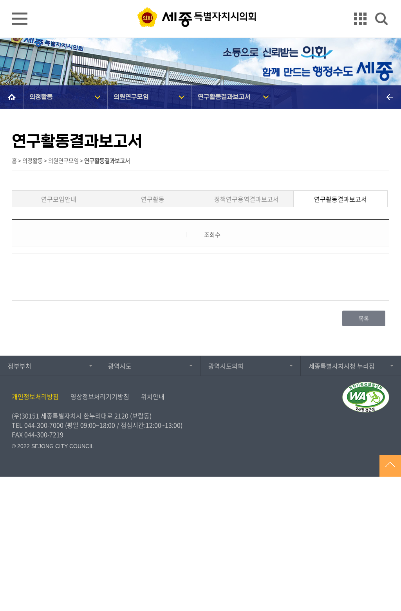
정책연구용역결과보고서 (246, 199)
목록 (364, 318)
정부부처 (19, 366)
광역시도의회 (226, 366)
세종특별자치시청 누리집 (342, 366)
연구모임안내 (58, 199)
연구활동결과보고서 (224, 97)
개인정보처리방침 (35, 396)
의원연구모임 (131, 97)
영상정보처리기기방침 (99, 396)
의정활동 (41, 97)
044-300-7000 (43, 425)
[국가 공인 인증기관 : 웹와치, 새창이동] (365, 397)
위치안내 (152, 396)
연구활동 (152, 199)
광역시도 (120, 366)
